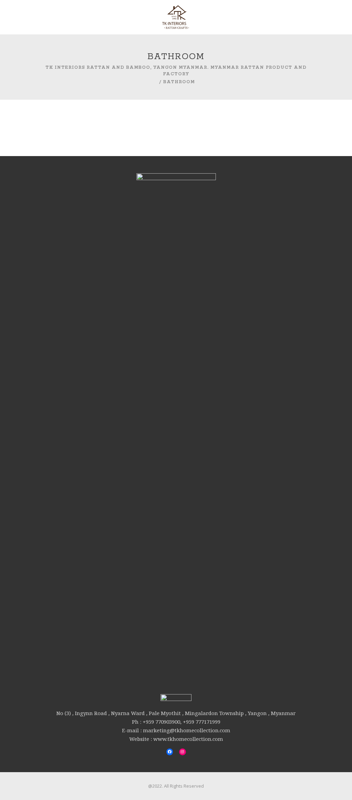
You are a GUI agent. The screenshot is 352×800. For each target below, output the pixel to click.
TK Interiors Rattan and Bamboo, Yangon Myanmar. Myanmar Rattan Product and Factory (176, 70)
